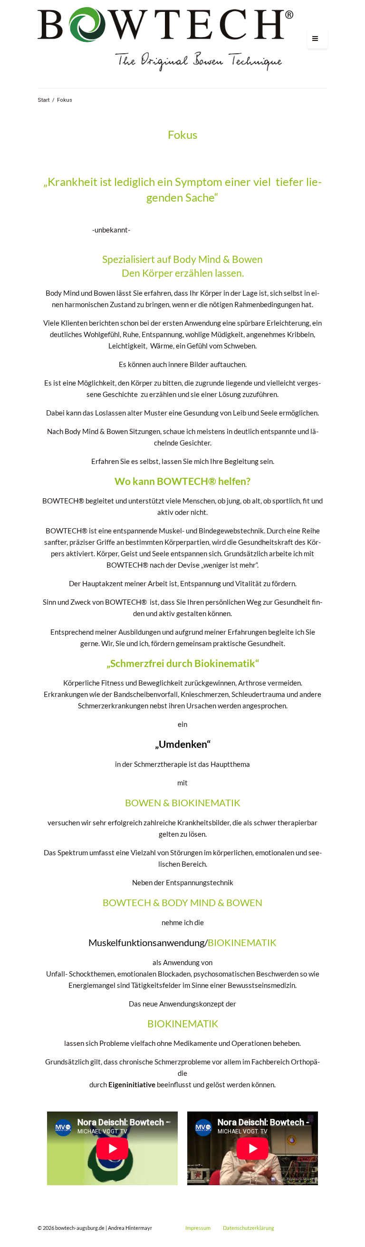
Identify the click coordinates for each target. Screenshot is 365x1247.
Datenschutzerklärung (248, 1228)
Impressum (198, 1228)
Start (43, 100)
